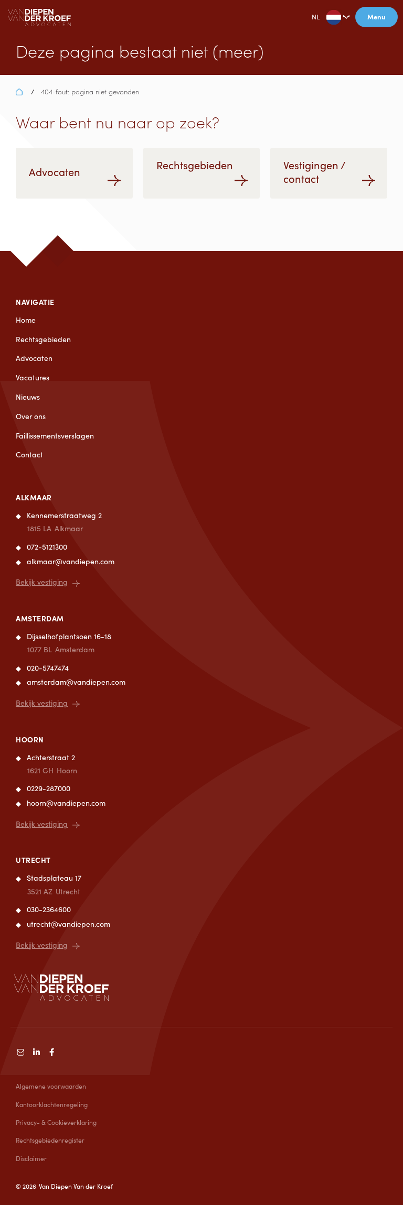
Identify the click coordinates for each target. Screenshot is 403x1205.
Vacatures (32, 377)
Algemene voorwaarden (51, 1086)
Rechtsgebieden (43, 339)
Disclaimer (31, 1158)
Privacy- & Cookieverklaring (56, 1122)
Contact (29, 454)
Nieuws (28, 397)
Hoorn (30, 739)
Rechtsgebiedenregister (50, 1140)
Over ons (31, 416)
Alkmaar (34, 497)
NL (316, 16)
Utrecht (33, 860)
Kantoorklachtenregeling (52, 1104)
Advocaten (34, 358)
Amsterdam (40, 618)
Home (26, 320)
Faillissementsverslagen (55, 436)
